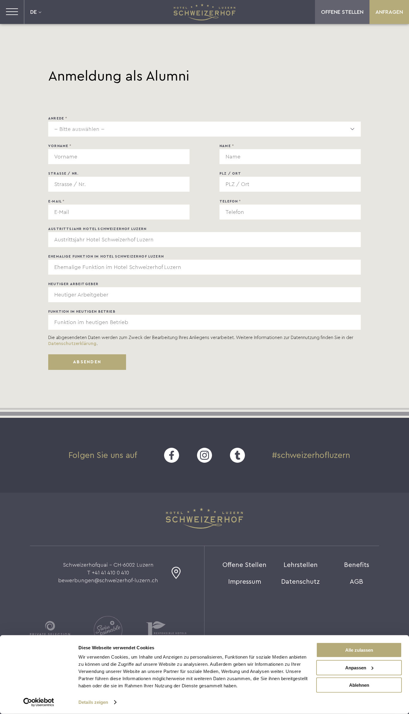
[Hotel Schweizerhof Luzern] (204, 12)
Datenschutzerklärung (72, 343)
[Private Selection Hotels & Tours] (50, 630)
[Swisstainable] (108, 630)
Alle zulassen (359, 650)
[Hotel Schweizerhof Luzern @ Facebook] (171, 455)
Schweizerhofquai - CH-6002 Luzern (108, 565)
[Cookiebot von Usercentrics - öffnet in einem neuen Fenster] (39, 702)
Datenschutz (300, 581)
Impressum (244, 581)
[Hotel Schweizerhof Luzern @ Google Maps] (176, 575)
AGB (356, 581)
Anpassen (355, 667)
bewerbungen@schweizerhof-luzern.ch (108, 580)
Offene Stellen (342, 12)
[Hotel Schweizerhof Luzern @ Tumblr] (237, 455)
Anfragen (389, 12)
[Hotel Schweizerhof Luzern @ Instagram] (204, 455)
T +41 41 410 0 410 (108, 572)
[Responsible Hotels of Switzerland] (166, 630)
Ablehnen (359, 685)
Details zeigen (93, 702)
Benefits (356, 565)
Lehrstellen (301, 565)
